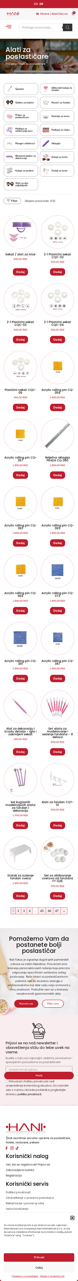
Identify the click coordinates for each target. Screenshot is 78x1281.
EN (36, 4)
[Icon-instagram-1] (12, 1148)
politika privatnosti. (30, 1094)
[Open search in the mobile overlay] (45, 27)
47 (56, 911)
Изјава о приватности (52, 1276)
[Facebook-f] (6, 1148)
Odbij (39, 1267)
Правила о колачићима (25, 1276)
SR (41, 4)
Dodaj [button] (20, 272)
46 (49, 911)
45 (42, 911)
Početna (11, 64)
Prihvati (39, 1257)
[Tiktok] (17, 1148)
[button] (72, 1218)
